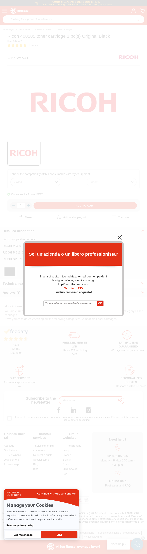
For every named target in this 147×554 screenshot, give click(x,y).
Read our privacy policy (20, 525)
